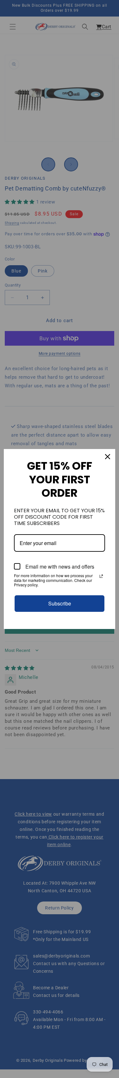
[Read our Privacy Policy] (101, 576)
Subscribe (59, 603)
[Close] (107, 456)
